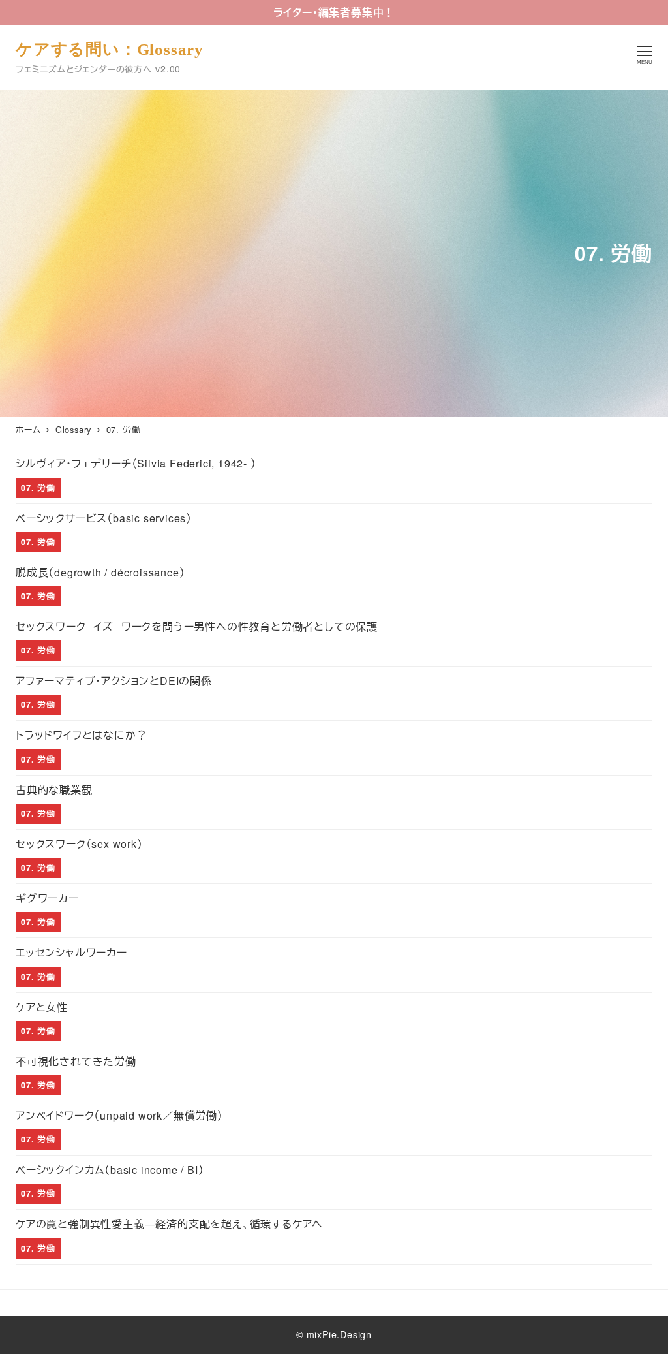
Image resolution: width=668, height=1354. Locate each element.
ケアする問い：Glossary (110, 49)
